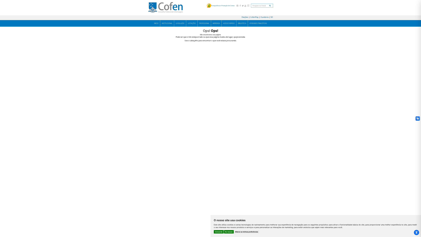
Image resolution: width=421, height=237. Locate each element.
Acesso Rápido (229, 23)
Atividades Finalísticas (258, 23)
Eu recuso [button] (229, 232)
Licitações (192, 23)
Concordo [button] (219, 232)
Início (156, 23)
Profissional (204, 23)
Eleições (245, 17)
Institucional (167, 23)
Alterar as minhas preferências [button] (246, 232)
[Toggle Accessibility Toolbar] (416, 232)
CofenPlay (254, 17)
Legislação (180, 23)
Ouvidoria (264, 17)
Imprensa (216, 23)
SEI (271, 17)
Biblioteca (242, 23)
